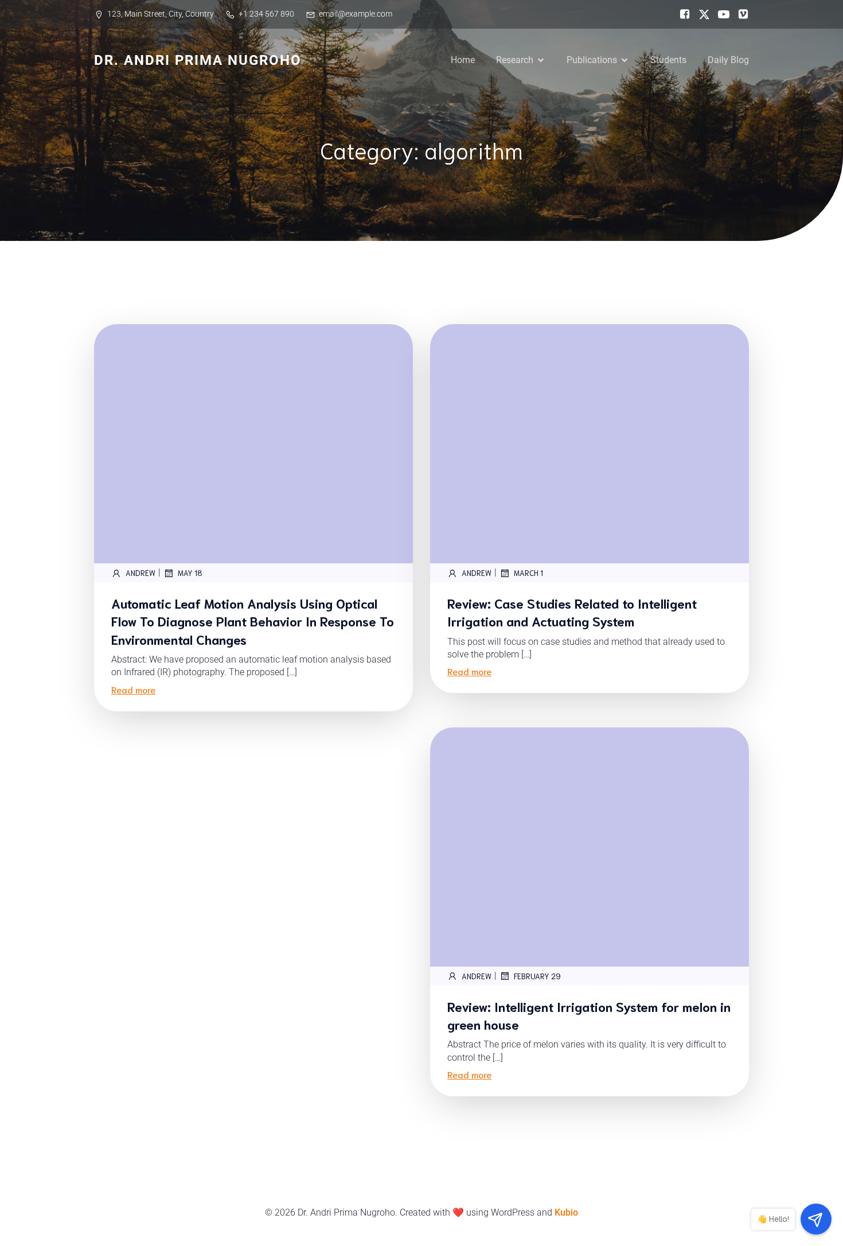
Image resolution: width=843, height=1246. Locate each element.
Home (463, 59)
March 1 (528, 573)
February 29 (537, 976)
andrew (140, 573)
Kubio (566, 1212)
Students (668, 59)
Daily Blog (728, 59)
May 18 (190, 573)
